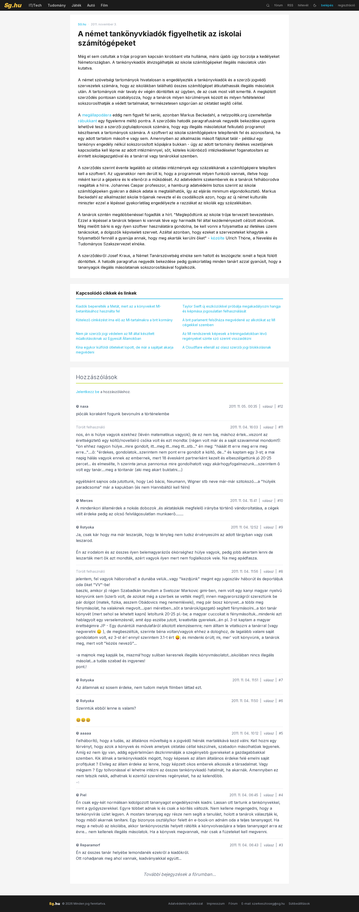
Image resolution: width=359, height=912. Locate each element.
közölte (217, 238)
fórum (278, 5)
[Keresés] (268, 5)
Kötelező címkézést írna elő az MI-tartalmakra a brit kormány (124, 320)
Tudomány (57, 5)
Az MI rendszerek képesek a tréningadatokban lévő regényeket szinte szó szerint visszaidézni (224, 336)
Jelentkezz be (87, 392)
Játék (76, 5)
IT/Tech (35, 5)
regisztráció (346, 5)
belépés (327, 5)
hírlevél (303, 5)
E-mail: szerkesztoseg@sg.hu (263, 903)
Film (104, 5)
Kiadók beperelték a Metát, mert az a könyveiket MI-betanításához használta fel (118, 308)
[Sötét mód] (315, 5)
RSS (290, 5)
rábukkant (87, 120)
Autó (91, 5)
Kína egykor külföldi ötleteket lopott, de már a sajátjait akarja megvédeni (124, 349)
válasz (267, 406)
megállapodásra (96, 115)
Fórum (233, 903)
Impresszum (216, 903)
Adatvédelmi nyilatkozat (185, 903)
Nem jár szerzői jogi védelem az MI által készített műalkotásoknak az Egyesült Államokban (115, 336)
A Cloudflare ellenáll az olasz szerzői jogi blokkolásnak (226, 347)
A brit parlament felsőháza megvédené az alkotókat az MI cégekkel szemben (228, 322)
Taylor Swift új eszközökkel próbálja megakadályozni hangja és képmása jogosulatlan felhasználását (231, 308)
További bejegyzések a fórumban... (179, 874)
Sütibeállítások (299, 903)
